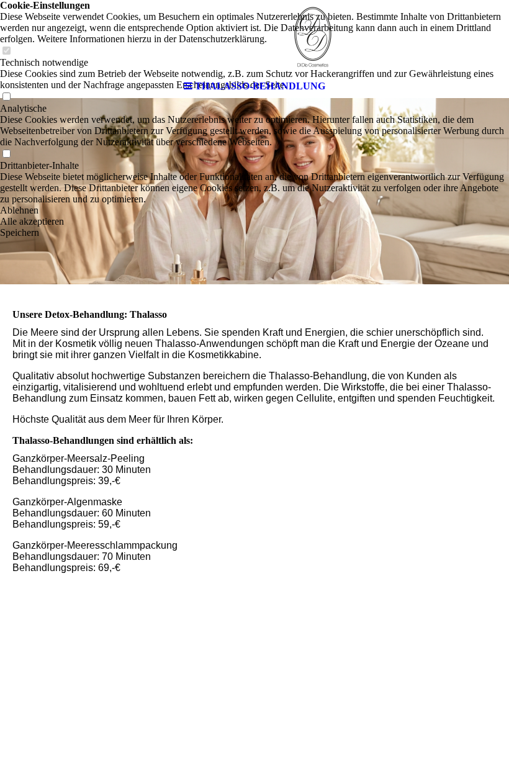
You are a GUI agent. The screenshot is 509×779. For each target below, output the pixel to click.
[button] (254, 210)
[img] (254, 37)
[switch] (6, 154)
